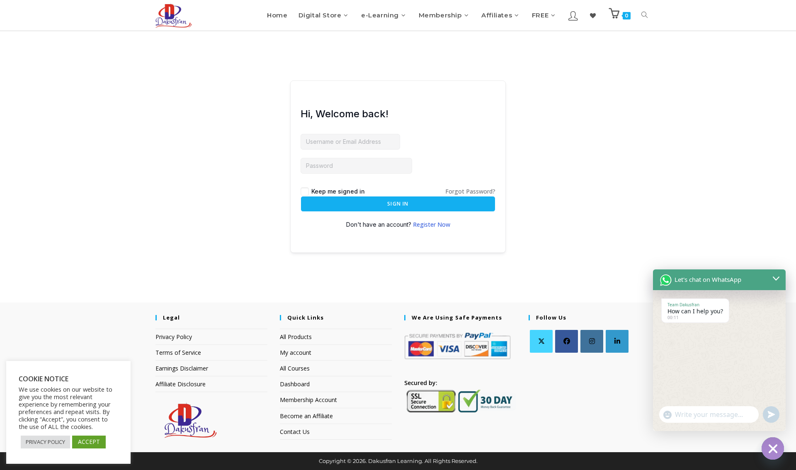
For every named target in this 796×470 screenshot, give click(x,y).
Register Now (431, 224)
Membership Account (308, 400)
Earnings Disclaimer (181, 368)
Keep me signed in (338, 191)
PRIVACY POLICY (45, 442)
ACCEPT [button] (89, 442)
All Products (296, 337)
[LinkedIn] (617, 341)
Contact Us (295, 432)
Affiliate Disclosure (180, 384)
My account (295, 352)
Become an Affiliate (306, 416)
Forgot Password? (470, 191)
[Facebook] (566, 341)
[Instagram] (591, 341)
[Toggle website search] (644, 15)
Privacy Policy (173, 337)
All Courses (295, 368)
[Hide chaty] (773, 448)
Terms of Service (178, 352)
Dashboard (295, 384)
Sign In (397, 203)
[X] (541, 341)
